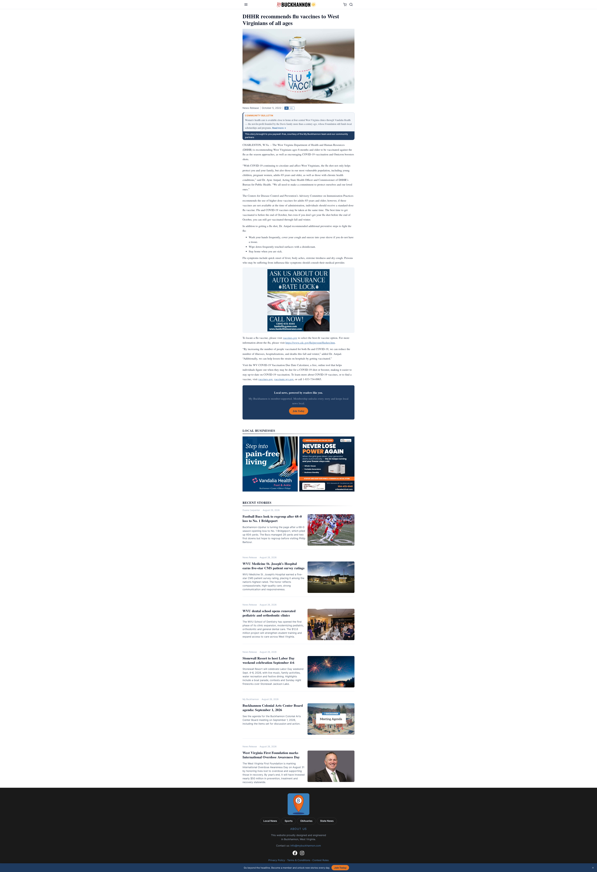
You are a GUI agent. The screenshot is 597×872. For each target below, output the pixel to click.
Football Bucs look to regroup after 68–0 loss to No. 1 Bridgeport (272, 518)
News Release (250, 557)
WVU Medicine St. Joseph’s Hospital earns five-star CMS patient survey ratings (274, 566)
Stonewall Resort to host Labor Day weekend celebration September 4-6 (269, 660)
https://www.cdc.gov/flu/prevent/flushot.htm (310, 342)
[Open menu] (246, 4)
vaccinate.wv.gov (283, 379)
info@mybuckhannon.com (305, 845)
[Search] (351, 4)
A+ (291, 108)
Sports (289, 820)
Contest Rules (320, 860)
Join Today (340, 867)
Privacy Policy (276, 860)
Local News (270, 820)
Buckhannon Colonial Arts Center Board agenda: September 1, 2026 (273, 707)
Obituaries (306, 820)
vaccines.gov (290, 338)
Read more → (279, 128)
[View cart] (345, 4)
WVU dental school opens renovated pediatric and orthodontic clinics (269, 613)
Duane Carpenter (251, 510)
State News (327, 820)
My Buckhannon (251, 699)
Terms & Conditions (298, 860)
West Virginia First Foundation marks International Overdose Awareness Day (271, 755)
